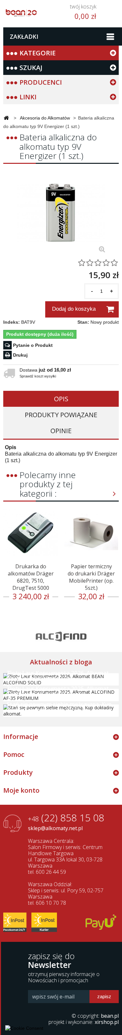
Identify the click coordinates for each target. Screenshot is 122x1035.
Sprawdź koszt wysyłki (38, 376)
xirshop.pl (107, 1022)
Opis (61, 398)
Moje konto (21, 790)
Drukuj (20, 355)
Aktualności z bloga (61, 662)
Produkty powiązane (61, 414)
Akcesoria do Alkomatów (45, 118)
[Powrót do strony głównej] (6, 118)
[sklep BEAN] (21, 11)
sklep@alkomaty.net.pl (55, 828)
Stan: (83, 322)
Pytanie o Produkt (33, 345)
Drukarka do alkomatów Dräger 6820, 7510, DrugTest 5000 (31, 577)
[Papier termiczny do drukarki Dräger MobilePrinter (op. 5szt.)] (91, 532)
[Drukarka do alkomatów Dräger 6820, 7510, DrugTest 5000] (30, 532)
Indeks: (11, 322)
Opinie (61, 430)
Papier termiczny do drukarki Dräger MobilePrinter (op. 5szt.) (91, 577)
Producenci (41, 82)
